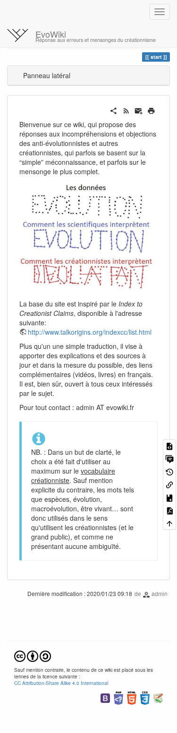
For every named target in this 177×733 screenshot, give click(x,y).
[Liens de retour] (169, 484)
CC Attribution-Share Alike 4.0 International (61, 682)
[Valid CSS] (145, 697)
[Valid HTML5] (131, 697)
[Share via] (114, 109)
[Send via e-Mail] (139, 109)
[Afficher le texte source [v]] (169, 445)
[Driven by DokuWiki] (158, 697)
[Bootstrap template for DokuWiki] (105, 697)
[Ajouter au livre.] (169, 497)
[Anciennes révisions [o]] (169, 471)
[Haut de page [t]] (169, 523)
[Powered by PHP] (118, 697)
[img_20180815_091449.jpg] (88, 237)
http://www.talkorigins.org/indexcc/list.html (90, 332)
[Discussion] (169, 458)
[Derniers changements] (126, 109)
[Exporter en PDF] (169, 510)
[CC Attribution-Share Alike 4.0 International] (32, 655)
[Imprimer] (151, 109)
